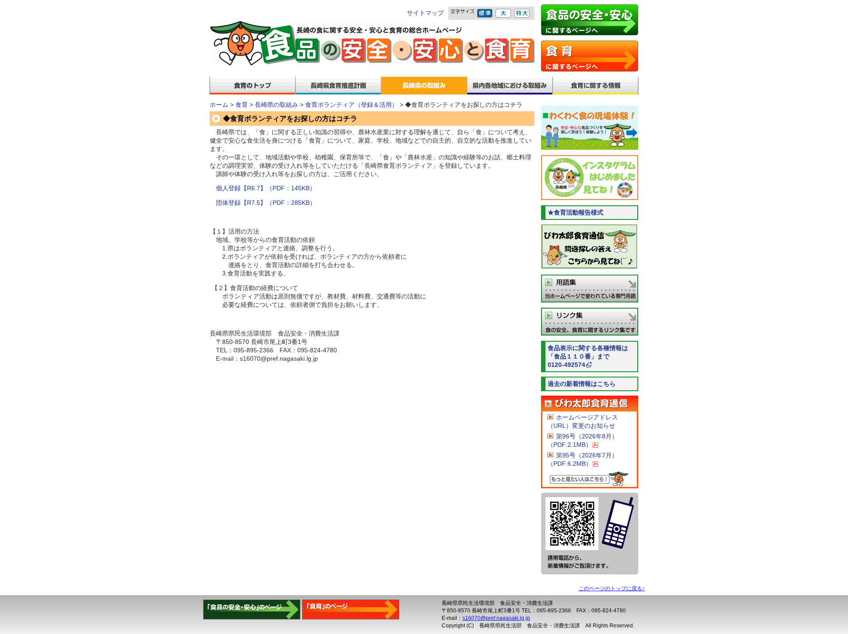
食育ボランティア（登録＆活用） (351, 105)
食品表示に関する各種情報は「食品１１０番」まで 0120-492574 (593, 356)
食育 (241, 105)
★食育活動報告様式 (575, 212)
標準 (485, 13)
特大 (522, 13)
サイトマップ (425, 13)
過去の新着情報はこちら (582, 384)
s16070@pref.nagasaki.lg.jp (496, 618)
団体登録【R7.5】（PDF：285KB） (266, 203)
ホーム (219, 105)
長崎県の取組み (276, 105)
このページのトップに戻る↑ (612, 588)
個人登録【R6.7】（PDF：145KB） (266, 188)
